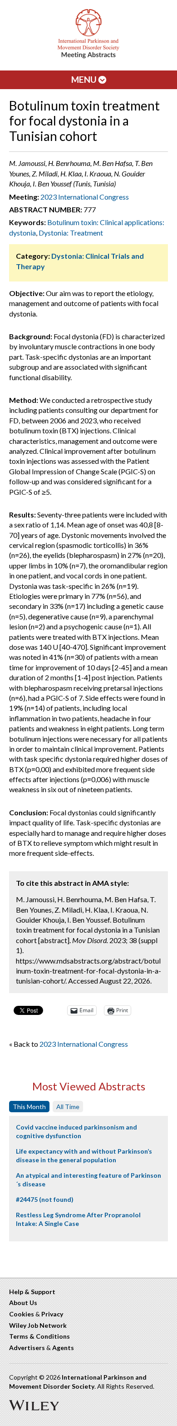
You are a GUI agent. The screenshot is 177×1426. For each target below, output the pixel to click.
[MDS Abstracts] (88, 56)
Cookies (21, 1314)
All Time (67, 1106)
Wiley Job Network (38, 1325)
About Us (23, 1302)
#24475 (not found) (45, 1199)
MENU (84, 79)
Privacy (52, 1314)
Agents (63, 1347)
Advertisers (27, 1347)
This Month (29, 1106)
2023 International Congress (84, 196)
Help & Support (32, 1291)
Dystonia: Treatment (71, 232)
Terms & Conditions (39, 1336)
